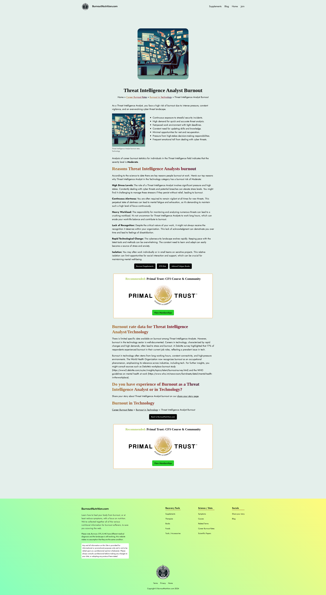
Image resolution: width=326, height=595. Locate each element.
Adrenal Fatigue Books (181, 266)
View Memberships (163, 312)
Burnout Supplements (144, 266)
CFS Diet (162, 266)
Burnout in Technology (161, 97)
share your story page (187, 396)
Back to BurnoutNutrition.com (163, 417)
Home (170, 583)
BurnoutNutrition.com (105, 6)
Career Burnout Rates (136, 97)
